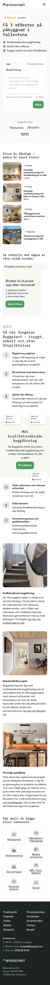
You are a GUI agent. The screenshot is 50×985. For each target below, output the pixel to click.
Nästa (38, 104)
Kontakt (30, 929)
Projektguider (10, 912)
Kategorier (8, 929)
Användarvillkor (34, 920)
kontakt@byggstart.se (31, 946)
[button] (44, 4)
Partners (31, 925)
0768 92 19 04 (22, 950)
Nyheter (7, 925)
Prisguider (8, 916)
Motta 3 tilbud (15, 304)
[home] (14, 4)
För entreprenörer (36, 912)
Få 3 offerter (25, 465)
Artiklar (7, 920)
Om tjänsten (33, 916)
